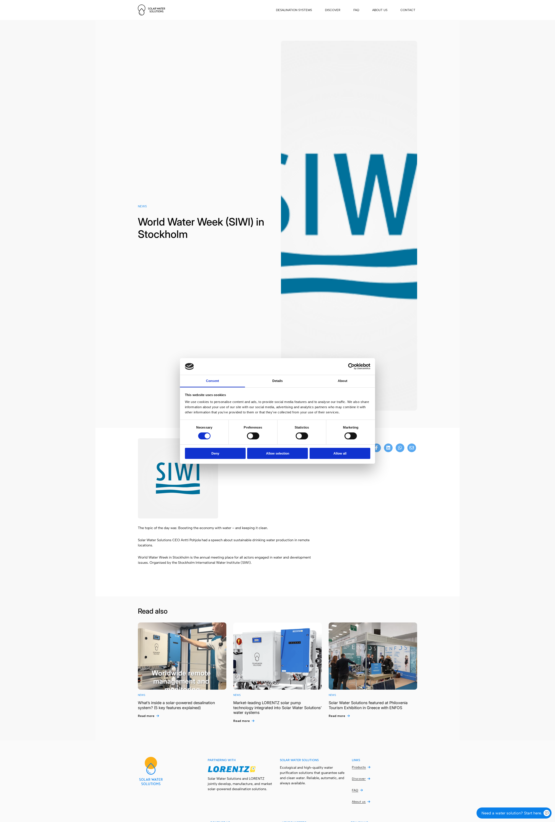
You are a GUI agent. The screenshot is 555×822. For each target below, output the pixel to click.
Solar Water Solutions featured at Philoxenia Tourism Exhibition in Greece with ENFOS (368, 705)
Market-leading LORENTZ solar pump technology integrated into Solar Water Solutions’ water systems (277, 707)
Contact (407, 10)
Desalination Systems (294, 10)
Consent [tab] (212, 381)
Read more (146, 716)
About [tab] (342, 381)
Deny (215, 453)
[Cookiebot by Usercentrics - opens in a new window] (351, 366)
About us (379, 10)
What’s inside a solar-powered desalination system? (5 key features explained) (176, 705)
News (142, 206)
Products (359, 767)
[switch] (253, 435)
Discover (332, 10)
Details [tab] (277, 381)
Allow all (339, 453)
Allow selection (277, 453)
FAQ (356, 10)
